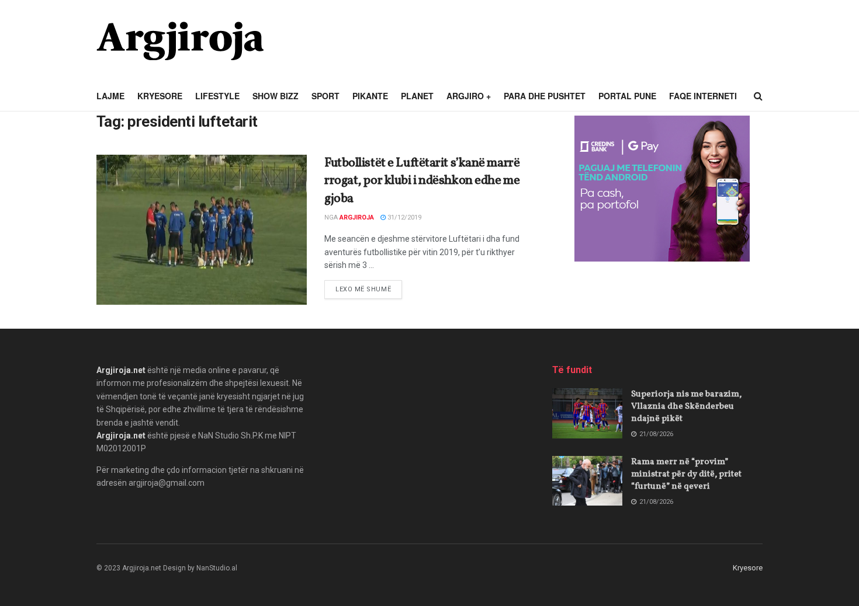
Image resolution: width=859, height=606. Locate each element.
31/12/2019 (403, 217)
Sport (325, 96)
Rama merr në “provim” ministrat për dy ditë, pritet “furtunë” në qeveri (686, 474)
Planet (417, 96)
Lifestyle (217, 96)
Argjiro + (468, 96)
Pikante (370, 96)
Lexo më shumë (368, 289)
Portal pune (627, 96)
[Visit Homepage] (180, 41)
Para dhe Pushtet (545, 96)
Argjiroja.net (121, 370)
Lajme (110, 96)
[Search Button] (758, 96)
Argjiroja (357, 217)
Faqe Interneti (703, 96)
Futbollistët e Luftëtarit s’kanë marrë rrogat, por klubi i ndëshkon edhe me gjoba (421, 181)
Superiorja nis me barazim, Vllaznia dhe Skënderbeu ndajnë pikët (686, 406)
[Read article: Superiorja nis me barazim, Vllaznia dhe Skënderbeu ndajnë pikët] (587, 413)
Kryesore (159, 96)
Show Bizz (275, 96)
